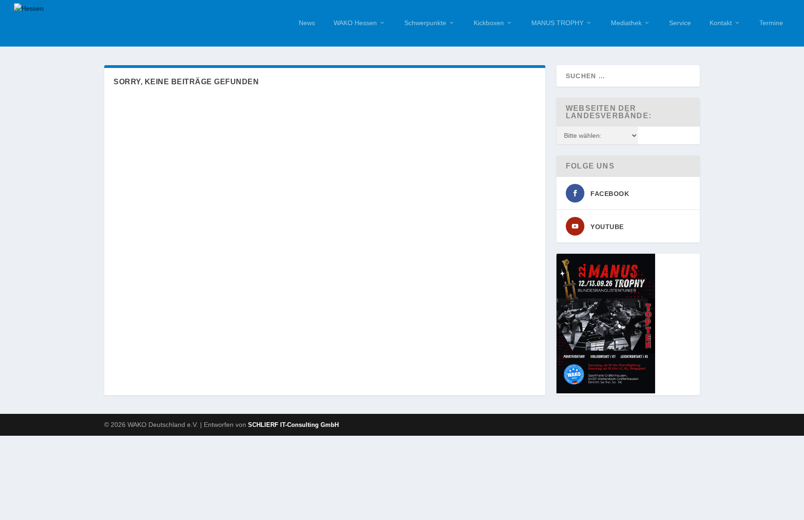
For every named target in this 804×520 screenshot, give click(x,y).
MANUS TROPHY (557, 23)
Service (680, 23)
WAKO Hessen (355, 23)
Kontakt (721, 23)
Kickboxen (489, 23)
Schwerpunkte (425, 23)
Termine (771, 23)
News (307, 23)
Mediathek (626, 23)
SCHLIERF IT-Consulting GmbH (293, 424)
